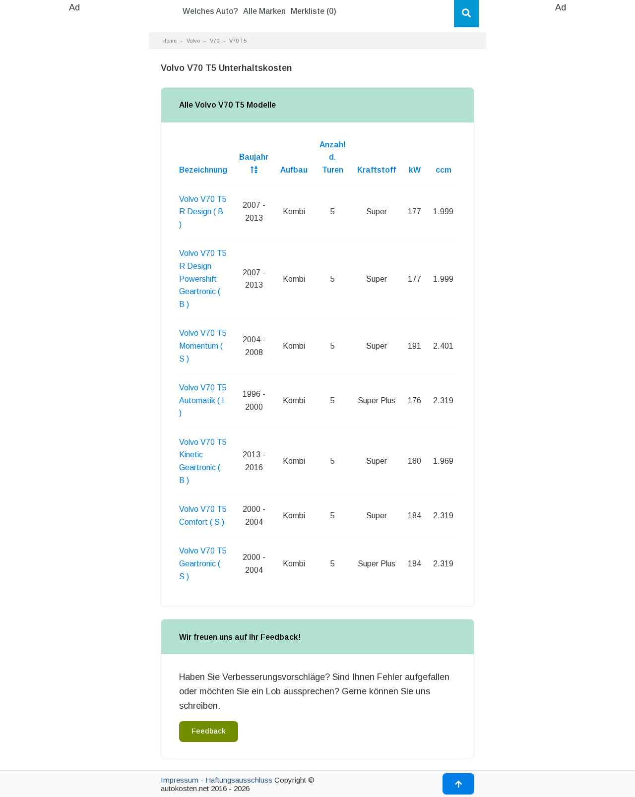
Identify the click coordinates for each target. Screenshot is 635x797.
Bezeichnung (203, 170)
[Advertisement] (74, 163)
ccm (443, 170)
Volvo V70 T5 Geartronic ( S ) (203, 563)
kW (415, 170)
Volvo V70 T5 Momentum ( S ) (203, 346)
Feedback (208, 731)
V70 (214, 41)
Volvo (193, 41)
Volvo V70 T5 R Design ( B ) (203, 212)
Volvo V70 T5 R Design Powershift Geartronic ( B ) (203, 278)
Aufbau (294, 170)
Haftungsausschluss (238, 780)
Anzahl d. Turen (332, 157)
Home (169, 41)
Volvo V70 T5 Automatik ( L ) (203, 400)
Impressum (179, 780)
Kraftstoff (376, 170)
